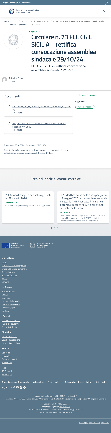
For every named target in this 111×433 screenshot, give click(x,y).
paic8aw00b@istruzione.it (42, 398)
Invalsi (4, 278)
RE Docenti (7, 371)
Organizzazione (8, 307)
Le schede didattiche (11, 339)
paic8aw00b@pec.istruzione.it (94, 398)
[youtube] (17, 387)
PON (4, 367)
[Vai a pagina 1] (51, 228)
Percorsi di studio (9, 327)
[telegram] (24, 387)
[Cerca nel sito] (104, 11)
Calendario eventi (9, 359)
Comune (5, 281)
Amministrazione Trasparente (15, 382)
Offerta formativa (9, 336)
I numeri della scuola (11, 301)
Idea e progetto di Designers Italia (94, 422)
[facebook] (14, 387)
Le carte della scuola (11, 304)
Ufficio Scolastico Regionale (14, 265)
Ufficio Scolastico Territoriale (14, 268)
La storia (5, 311)
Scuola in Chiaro (9, 272)
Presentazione (8, 291)
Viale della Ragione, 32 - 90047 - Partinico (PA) (59, 395)
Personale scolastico (11, 320)
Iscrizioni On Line (9, 275)
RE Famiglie (7, 374)
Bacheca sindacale (84, 106)
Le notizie (6, 352)
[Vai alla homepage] (11, 11)
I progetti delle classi (11, 343)
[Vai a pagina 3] (57, 228)
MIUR (4, 262)
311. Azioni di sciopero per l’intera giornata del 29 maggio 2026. (28, 196)
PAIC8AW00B (65, 406)
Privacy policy (54, 382)
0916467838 (19, 398)
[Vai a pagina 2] (54, 228)
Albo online (7, 362)
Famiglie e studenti (10, 323)
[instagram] (21, 387)
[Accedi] (106, 2)
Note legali (100, 382)
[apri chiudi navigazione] (4, 11)
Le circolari (6, 356)
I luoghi (5, 294)
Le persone (7, 297)
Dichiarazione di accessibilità (78, 382)
